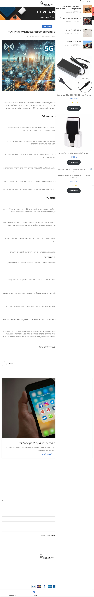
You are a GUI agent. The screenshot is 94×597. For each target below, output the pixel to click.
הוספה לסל (74, 108)
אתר (90, 525)
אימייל (90, 514)
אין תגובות (68, 33)
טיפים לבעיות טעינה (73, 30)
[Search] (3, 3)
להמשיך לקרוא (47, 454)
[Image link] (47, 557)
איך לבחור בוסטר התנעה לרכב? (68, 18)
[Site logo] (47, 4)
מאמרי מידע (44, 17)
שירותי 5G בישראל (46, 347)
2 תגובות (69, 12)
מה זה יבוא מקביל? (73, 42)
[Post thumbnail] (87, 9)
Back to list (47, 363)
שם (91, 504)
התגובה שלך (87, 476)
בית (53, 17)
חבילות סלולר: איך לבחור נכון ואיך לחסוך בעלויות (47, 443)
